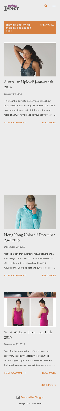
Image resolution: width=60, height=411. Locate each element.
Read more (49, 122)
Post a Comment (15, 122)
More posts (48, 384)
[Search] (46, 6)
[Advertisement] (30, 160)
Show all (47, 24)
